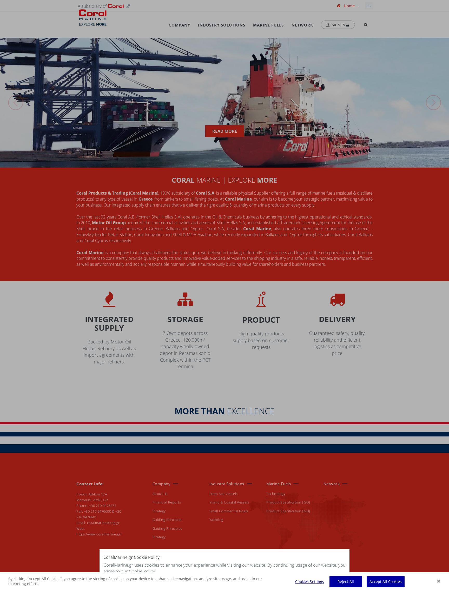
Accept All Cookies (385, 581)
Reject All (346, 581)
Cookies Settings (309, 581)
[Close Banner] (438, 581)
